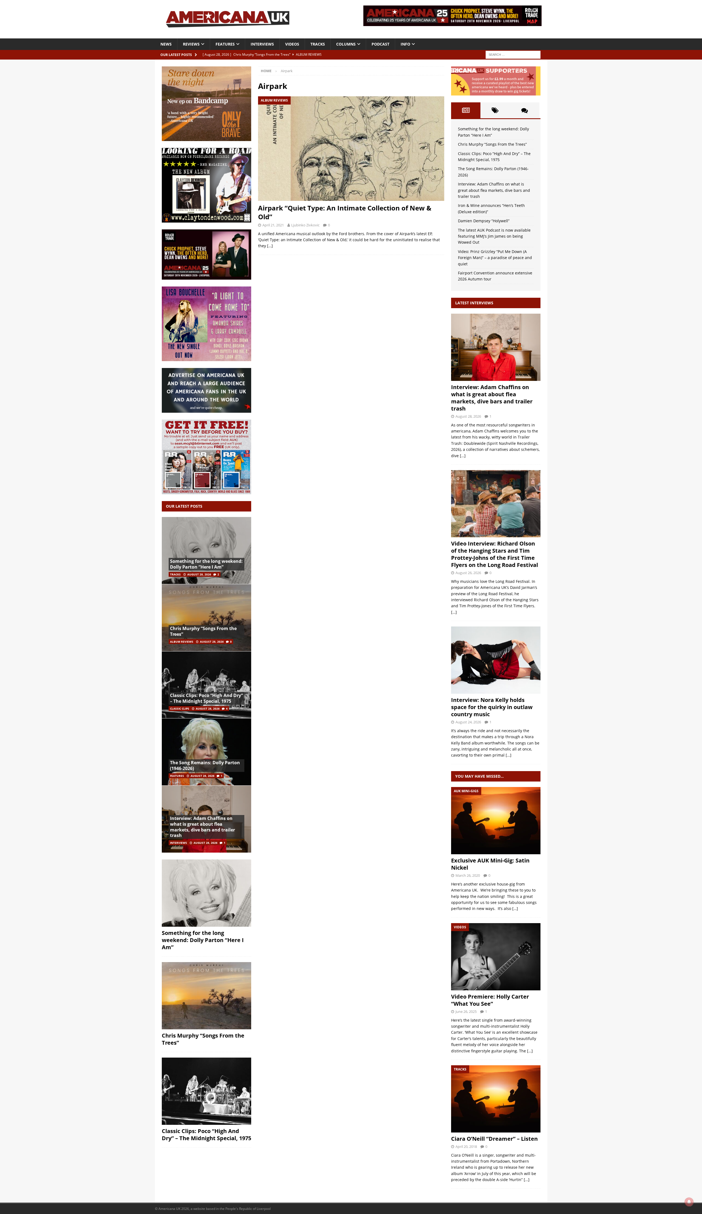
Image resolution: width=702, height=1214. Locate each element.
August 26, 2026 (468, 572)
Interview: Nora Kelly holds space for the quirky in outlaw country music (492, 707)
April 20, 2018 (466, 1146)
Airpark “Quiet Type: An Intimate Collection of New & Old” (344, 212)
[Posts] (465, 110)
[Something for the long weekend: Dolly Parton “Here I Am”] (206, 550)
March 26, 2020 (467, 875)
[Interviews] (495, 347)
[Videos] (495, 956)
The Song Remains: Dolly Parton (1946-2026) (205, 765)
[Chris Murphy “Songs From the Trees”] (206, 617)
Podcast (380, 44)
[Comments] (524, 110)
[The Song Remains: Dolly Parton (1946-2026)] (206, 751)
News (166, 44)
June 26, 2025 (466, 1011)
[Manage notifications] (689, 1202)
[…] (270, 245)
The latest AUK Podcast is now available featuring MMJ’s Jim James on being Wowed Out (494, 236)
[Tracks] (495, 1098)
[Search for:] (513, 54)
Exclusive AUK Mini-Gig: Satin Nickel (490, 864)
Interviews (262, 44)
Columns (346, 44)
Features (225, 44)
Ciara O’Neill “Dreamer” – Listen (494, 1138)
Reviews (191, 44)
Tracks (317, 44)
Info (405, 44)
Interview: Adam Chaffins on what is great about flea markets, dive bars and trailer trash (202, 826)
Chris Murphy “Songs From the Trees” (203, 631)
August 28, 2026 (199, 574)
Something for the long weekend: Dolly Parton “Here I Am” (206, 564)
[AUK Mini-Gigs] (495, 820)
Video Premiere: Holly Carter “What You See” (490, 1000)
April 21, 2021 (273, 225)
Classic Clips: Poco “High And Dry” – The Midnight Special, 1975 (206, 698)
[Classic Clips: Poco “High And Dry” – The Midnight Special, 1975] (206, 684)
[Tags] (495, 110)
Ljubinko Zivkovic (305, 225)
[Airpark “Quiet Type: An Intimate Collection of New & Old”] (351, 148)
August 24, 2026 (468, 722)
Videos (292, 44)
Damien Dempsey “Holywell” (483, 220)
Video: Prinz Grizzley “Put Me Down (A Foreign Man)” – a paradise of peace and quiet (495, 257)
